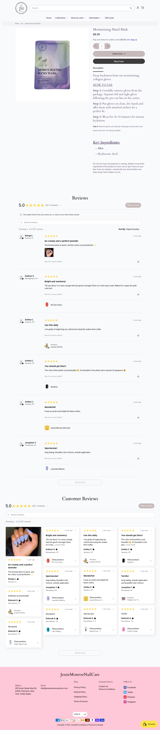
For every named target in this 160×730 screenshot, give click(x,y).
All (22, 23)
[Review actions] (38, 559)
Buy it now (119, 61)
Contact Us (103, 686)
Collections (60, 18)
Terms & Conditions (107, 689)
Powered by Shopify (95, 725)
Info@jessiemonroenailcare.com (54, 688)
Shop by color (77, 18)
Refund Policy (80, 692)
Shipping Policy (80, 697)
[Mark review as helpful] (138, 262)
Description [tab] (98, 68)
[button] (60, 205)
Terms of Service (81, 701)
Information (94, 18)
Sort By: (122, 229)
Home (49, 18)
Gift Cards (109, 18)
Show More (60, 545)
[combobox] (78, 8)
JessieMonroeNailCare (80, 674)
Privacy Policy (80, 687)
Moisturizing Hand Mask (32, 23)
